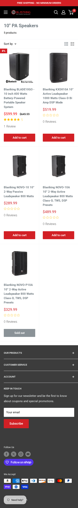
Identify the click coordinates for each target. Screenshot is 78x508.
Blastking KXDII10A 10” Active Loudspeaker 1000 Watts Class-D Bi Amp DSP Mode (58, 96)
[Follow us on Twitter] (13, 454)
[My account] (63, 12)
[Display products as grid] (66, 44)
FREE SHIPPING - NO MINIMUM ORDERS (39, 3)
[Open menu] (6, 12)
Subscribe (16, 423)
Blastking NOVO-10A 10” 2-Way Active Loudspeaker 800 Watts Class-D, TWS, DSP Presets (58, 196)
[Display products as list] (72, 44)
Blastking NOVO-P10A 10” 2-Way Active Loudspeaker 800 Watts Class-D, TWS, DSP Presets (19, 293)
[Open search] (56, 12)
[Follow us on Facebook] (6, 454)
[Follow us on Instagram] (20, 454)
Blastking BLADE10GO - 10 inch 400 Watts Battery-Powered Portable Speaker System (19, 98)
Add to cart (20, 137)
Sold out (19, 333)
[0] (71, 12)
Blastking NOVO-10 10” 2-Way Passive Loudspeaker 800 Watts (19, 192)
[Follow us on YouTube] (28, 454)
